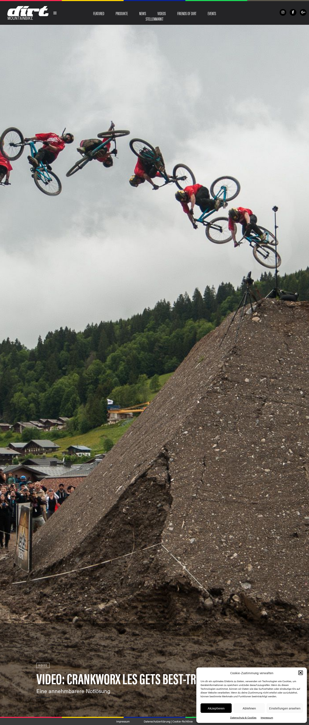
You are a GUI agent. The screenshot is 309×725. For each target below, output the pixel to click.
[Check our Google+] (303, 12)
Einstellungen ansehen (284, 708)
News (142, 13)
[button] (300, 673)
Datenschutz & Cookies (243, 717)
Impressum (267, 717)
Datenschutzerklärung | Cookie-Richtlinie (168, 721)
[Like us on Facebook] (293, 12)
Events (212, 13)
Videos (161, 13)
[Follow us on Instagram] (283, 12)
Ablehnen (249, 708)
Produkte (122, 13)
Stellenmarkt (154, 18)
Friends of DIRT (186, 13)
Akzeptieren (216, 708)
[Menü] (55, 13)
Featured (98, 13)
